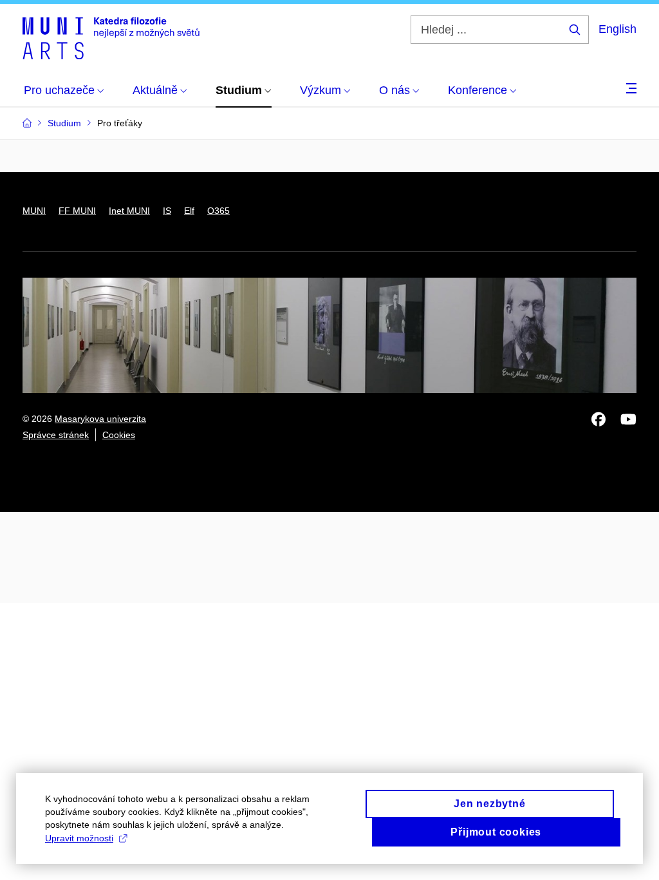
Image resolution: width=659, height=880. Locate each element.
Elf (189, 211)
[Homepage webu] (111, 37)
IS (167, 211)
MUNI (34, 211)
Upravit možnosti (79, 838)
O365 (218, 211)
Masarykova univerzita (100, 419)
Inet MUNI (129, 211)
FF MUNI (77, 211)
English (617, 29)
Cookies (118, 435)
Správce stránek (56, 435)
